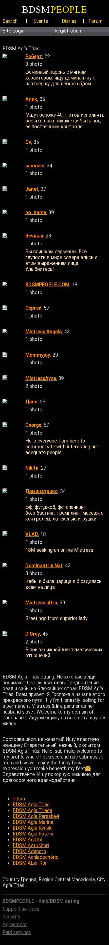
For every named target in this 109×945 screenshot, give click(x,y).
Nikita (32, 468)
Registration (68, 31)
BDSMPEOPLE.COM (47, 285)
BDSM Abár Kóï (29, 863)
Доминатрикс (41, 491)
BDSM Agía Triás (31, 805)
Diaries (69, 21)
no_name (35, 212)
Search (10, 21)
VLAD (31, 534)
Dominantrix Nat (44, 566)
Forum (95, 21)
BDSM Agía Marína (33, 822)
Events (40, 21)
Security (11, 917)
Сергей (33, 308)
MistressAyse (40, 378)
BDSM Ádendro (29, 851)
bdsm (19, 799)
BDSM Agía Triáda (32, 810)
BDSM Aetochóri (31, 845)
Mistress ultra (41, 603)
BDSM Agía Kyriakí (32, 828)
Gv (28, 142)
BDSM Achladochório (36, 857)
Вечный (34, 236)
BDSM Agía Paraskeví (36, 816)
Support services (21, 909)
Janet (31, 189)
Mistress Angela (43, 332)
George (33, 425)
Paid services (17, 932)
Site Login (13, 31)
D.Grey (32, 634)
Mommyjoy (37, 355)
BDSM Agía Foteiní (33, 834)
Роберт (33, 56)
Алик (31, 99)
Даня (31, 402)
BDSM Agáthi (27, 840)
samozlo (34, 166)
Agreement (15, 924)
